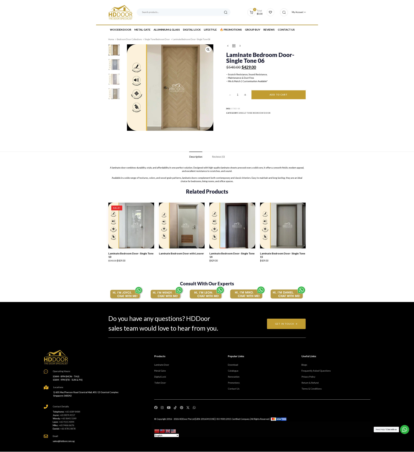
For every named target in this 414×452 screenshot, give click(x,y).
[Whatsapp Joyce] (126, 292)
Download (233, 364)
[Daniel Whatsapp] (288, 292)
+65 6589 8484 (72, 411)
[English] (168, 431)
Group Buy (252, 29)
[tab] (195, 157)
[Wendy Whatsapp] (166, 292)
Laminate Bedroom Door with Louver (181, 253)
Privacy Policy (308, 376)
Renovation (234, 376)
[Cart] (270, 12)
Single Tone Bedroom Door (157, 39)
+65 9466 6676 (66, 425)
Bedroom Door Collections (129, 39)
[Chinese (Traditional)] (162, 431)
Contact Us (286, 29)
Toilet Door (160, 382)
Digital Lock (192, 29)
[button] (283, 12)
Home (111, 39)
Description (195, 156)
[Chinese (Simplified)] (157, 431)
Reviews (269, 29)
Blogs (304, 364)
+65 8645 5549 (68, 418)
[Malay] (173, 431)
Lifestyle (210, 29)
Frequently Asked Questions (316, 370)
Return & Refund (310, 382)
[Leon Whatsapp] (207, 292)
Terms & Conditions (311, 388)
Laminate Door (161, 364)
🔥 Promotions (231, 29)
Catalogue (233, 370)
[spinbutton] (237, 94)
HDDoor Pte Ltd (187, 419)
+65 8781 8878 (68, 428)
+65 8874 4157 (67, 415)
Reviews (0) (218, 156)
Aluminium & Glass (167, 29)
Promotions (234, 382)
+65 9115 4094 (66, 421)
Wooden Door (120, 29)
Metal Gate (142, 29)
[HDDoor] (56, 357)
